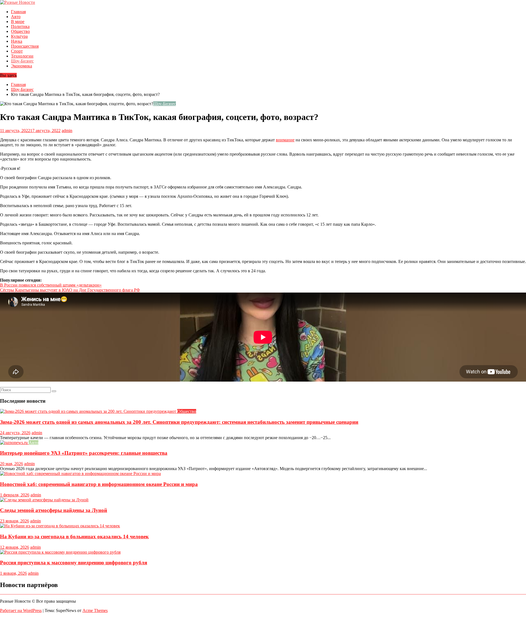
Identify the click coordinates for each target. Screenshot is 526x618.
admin (67, 130)
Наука (16, 41)
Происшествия (25, 46)
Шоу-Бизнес (22, 61)
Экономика (21, 66)
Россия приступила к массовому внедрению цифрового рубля (73, 562)
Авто (16, 16)
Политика (20, 26)
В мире (17, 21)
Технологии (22, 56)
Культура (19, 36)
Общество (20, 31)
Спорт (17, 51)
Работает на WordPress (21, 610)
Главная (18, 11)
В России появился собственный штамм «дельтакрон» (51, 285)
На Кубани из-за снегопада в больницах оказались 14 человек (74, 536)
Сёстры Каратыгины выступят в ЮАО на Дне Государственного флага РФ (70, 290)
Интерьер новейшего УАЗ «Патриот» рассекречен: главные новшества (83, 453)
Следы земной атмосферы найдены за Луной (53, 510)
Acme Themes (95, 610)
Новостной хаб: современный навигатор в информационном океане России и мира (99, 484)
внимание (285, 140)
